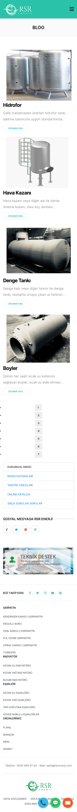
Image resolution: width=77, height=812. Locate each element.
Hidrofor (12, 105)
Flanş (7, 727)
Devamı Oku (15, 128)
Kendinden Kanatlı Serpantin (23, 616)
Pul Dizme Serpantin (17, 638)
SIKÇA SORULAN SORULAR (24, 503)
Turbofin (9, 652)
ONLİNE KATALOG (18, 494)
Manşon (8, 734)
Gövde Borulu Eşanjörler (21, 714)
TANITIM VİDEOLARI (20, 485)
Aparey (8, 749)
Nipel (6, 741)
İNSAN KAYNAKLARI (20, 476)
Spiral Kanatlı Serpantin (20, 645)
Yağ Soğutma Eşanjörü (19, 707)
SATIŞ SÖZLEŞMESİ (14, 798)
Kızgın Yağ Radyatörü (17, 672)
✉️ (68, 803)
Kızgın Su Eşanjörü (16, 692)
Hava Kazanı (17, 193)
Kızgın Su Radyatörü (17, 665)
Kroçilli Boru (12, 623)
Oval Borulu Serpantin (19, 630)
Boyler (10, 368)
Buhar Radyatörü (15, 679)
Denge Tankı (17, 280)
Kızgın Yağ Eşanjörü (17, 700)
